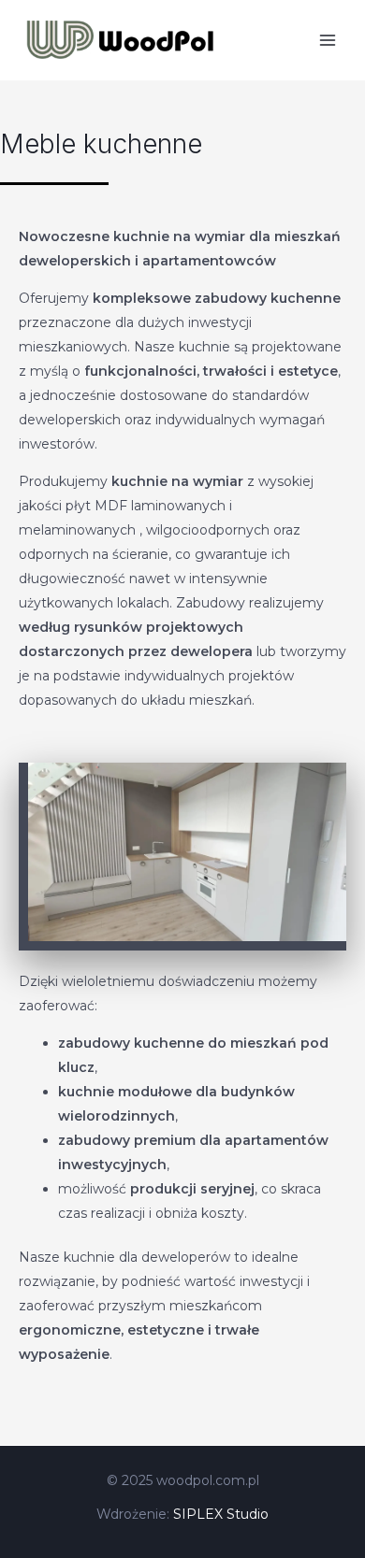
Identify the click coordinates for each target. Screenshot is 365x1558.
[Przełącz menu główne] (327, 40)
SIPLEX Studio (221, 1514)
